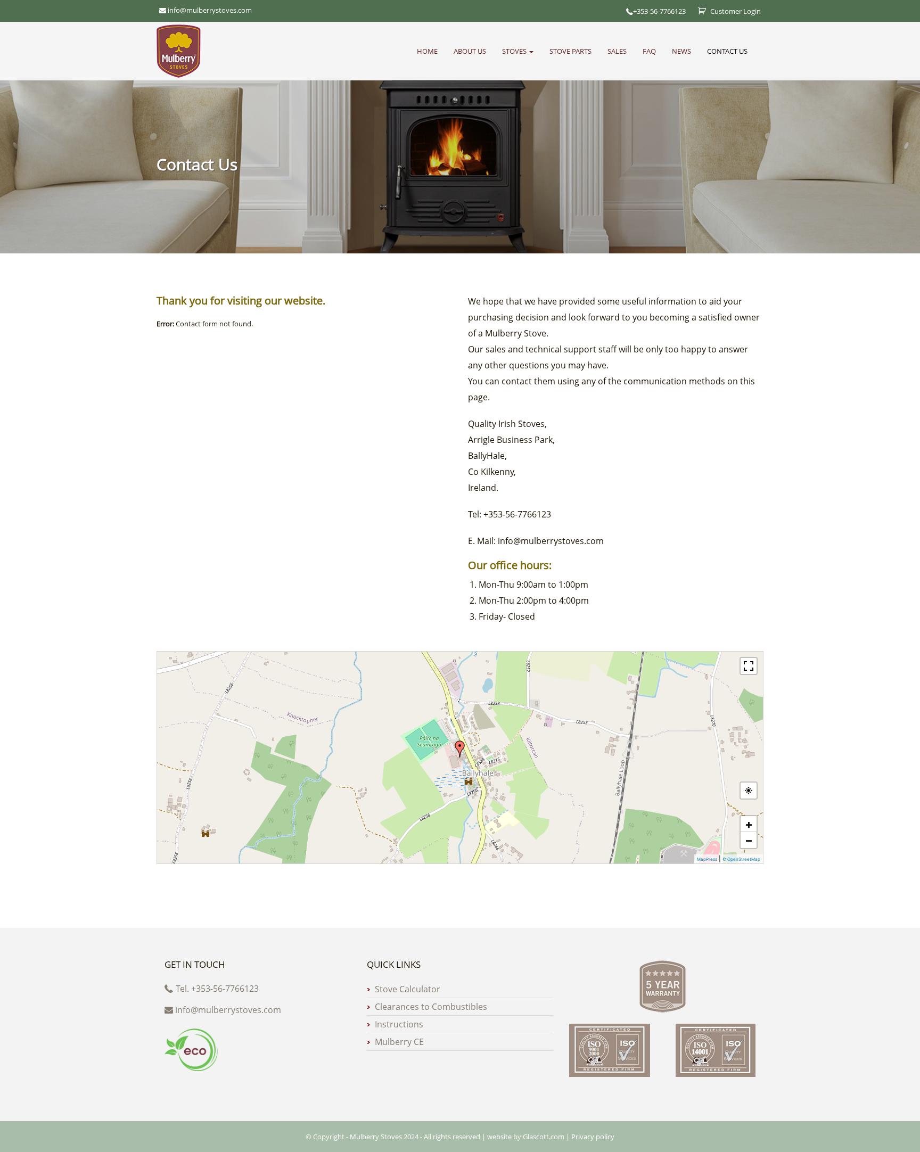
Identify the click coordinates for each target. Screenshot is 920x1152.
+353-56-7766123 (659, 11)
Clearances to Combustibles (431, 1007)
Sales (617, 51)
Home (427, 51)
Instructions (399, 1024)
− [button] (749, 840)
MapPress (707, 859)
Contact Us (727, 51)
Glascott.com (543, 1136)
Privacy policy (592, 1136)
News (681, 51)
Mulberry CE (399, 1042)
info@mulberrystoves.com (228, 1010)
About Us (470, 51)
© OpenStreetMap (741, 859)
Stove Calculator (407, 989)
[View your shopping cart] (698, 11)
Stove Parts (570, 51)
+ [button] (749, 824)
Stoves (515, 51)
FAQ (649, 51)
